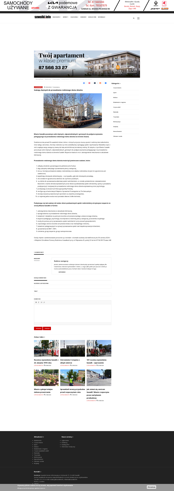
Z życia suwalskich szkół (41, 451)
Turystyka (116, 117)
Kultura (115, 97)
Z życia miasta (56, 79)
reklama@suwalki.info (70, 479)
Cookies (42, 481)
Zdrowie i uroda (117, 136)
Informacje (101, 17)
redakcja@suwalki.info (56, 479)
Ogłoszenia (74, 17)
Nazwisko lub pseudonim (41, 283)
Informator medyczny (68, 447)
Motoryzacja (116, 122)
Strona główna (40, 79)
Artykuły (115, 127)
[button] (36, 302)
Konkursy (83, 17)
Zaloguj (36, 483)
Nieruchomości (117, 131)
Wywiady (115, 112)
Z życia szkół (116, 107)
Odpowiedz (62, 272)
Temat (36, 291)
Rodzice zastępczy (61, 261)
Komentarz (37, 299)
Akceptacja (151, 487)
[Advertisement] (87, 37)
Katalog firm (92, 17)
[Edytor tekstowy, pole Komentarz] (72, 315)
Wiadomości (56, 17)
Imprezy (65, 17)
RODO (36, 481)
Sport (114, 93)
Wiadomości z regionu (119, 102)
